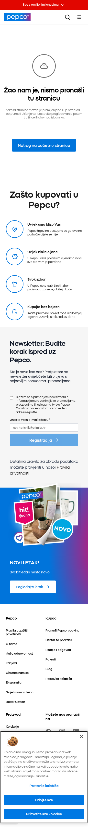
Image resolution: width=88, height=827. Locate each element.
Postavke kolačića (44, 785)
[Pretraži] (67, 17)
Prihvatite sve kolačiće (44, 814)
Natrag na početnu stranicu (44, 145)
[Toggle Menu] (79, 17)
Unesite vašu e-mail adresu (30, 419)
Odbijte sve (44, 800)
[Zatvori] (81, 736)
